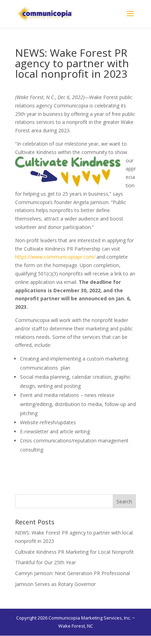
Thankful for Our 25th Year (45, 562)
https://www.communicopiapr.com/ (55, 256)
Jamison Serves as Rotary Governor (55, 584)
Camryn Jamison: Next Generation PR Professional (72, 573)
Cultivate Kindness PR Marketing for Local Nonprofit (74, 551)
